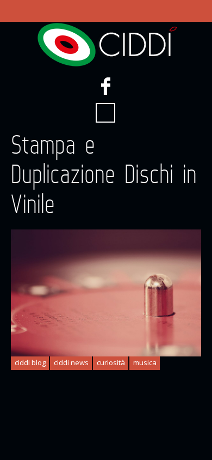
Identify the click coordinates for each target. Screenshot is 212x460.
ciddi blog (30, 362)
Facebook (105, 86)
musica (145, 362)
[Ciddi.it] (106, 44)
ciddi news (71, 362)
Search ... (105, 113)
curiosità (111, 362)
